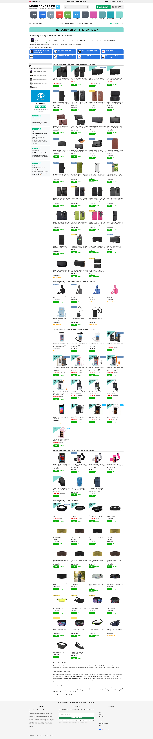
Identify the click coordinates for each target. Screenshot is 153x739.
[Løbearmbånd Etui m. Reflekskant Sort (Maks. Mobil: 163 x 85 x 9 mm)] (61, 457)
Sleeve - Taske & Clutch (36, 68)
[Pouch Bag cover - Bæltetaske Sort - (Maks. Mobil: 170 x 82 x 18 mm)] (79, 143)
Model (32, 63)
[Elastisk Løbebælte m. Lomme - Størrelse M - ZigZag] (115, 600)
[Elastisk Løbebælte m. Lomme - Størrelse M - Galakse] (97, 600)
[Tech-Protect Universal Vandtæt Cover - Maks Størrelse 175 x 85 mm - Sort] (115, 337)
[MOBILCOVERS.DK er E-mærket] (58, 7)
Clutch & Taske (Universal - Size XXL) (40, 75)
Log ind (121, 1)
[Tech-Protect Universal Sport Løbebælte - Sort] (79, 508)
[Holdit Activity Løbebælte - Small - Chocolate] (79, 531)
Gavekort (101, 718)
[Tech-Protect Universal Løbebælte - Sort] (61, 508)
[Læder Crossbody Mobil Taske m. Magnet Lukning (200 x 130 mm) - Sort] (79, 312)
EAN (100, 712)
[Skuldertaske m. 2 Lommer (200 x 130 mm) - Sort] (61, 289)
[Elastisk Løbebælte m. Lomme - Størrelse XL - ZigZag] (79, 623)
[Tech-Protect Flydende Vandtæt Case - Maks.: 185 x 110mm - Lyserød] (61, 432)
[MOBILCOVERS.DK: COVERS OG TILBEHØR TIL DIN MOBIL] (42, 7)
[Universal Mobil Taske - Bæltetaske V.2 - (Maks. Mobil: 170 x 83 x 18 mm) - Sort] (97, 119)
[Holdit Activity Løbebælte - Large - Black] (61, 576)
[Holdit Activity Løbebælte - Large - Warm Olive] (97, 553)
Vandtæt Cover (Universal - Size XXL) (40, 79)
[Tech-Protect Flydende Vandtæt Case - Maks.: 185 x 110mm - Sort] (97, 409)
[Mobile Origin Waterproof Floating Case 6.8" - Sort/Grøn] (97, 385)
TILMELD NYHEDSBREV (76, 717)
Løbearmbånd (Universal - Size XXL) (40, 83)
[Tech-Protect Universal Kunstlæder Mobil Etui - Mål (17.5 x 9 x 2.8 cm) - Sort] (97, 71)
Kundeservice (114, 1)
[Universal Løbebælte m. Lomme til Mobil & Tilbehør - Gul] (61, 600)
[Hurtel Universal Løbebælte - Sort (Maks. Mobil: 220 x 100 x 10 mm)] (79, 600)
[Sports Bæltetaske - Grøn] (61, 645)
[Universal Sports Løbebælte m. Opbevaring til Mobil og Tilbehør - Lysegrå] (97, 576)
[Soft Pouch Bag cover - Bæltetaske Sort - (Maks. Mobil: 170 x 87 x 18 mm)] (97, 263)
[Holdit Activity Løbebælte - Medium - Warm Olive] (115, 531)
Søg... (100, 725)
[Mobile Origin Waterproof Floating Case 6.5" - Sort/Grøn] (115, 385)
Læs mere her (45, 42)
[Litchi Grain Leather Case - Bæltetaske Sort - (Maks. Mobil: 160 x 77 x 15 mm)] (79, 263)
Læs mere (31, 726)
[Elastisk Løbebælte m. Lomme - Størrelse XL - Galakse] (61, 623)
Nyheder (41, 706)
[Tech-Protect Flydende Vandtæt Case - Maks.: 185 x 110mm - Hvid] (115, 409)
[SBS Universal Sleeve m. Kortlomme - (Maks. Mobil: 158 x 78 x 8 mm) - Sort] (79, 239)
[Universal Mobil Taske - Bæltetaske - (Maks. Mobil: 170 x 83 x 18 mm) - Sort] (115, 119)
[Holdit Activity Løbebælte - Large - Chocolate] (115, 553)
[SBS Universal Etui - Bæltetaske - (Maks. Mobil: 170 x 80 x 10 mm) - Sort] (97, 239)
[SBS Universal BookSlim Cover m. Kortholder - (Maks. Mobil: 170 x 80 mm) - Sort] (115, 167)
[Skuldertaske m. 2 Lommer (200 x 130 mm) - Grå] (79, 289)
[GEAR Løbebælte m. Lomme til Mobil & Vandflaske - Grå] (79, 576)
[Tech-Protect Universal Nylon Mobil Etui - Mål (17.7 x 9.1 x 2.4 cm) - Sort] (79, 71)
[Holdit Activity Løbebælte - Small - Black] (97, 531)
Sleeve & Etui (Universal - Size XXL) (40, 71)
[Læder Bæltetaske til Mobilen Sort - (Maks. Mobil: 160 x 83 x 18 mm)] (115, 239)
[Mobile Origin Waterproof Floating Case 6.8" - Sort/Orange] (79, 385)
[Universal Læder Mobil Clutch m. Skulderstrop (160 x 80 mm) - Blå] (61, 312)
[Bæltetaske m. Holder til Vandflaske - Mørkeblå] (115, 623)
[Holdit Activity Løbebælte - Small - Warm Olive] (61, 531)
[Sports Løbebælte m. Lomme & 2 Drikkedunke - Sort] (115, 508)
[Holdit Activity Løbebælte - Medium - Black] (79, 553)
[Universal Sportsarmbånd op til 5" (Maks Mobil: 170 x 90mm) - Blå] (79, 481)
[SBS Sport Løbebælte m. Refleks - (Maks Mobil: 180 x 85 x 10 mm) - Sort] (97, 623)
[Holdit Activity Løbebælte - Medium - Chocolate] (61, 553)
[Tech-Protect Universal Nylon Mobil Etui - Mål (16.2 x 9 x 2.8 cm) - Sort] (115, 71)
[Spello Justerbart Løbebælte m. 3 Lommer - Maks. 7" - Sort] (79, 645)
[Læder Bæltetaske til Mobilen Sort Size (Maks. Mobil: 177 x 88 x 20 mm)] (61, 143)
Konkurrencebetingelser (103, 723)
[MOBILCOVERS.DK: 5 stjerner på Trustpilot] (40, 139)
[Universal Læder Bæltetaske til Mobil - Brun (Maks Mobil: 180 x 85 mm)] (61, 119)
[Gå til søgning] (87, 7)
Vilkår (100, 714)
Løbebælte (35, 87)
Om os (106, 1)
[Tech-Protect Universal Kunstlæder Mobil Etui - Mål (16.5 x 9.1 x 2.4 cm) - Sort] (61, 71)
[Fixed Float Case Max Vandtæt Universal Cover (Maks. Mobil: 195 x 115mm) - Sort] (61, 409)
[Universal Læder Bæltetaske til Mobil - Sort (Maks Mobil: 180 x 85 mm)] (79, 119)
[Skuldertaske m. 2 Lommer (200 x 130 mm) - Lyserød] (115, 289)
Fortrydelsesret (102, 716)
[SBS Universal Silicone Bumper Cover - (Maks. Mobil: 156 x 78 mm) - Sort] (97, 167)
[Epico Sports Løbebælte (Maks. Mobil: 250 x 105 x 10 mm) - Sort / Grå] (97, 508)
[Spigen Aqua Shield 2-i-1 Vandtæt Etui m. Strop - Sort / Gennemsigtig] (79, 409)
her (87, 722)
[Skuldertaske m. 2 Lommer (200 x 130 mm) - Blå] (97, 289)
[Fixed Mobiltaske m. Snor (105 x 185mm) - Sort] (97, 312)
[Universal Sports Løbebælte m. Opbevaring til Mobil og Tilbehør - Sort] (115, 576)
